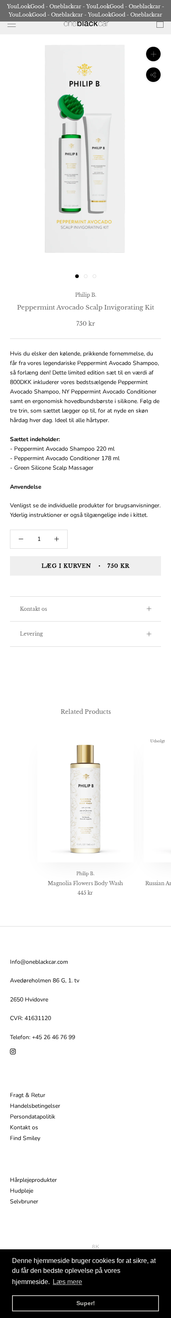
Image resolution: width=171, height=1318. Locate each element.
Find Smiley (25, 1138)
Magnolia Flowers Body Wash (85, 883)
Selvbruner (24, 1202)
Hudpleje (21, 1191)
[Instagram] (13, 1051)
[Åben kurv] (160, 24)
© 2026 (81, 1247)
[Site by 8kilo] (95, 1247)
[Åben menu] (11, 24)
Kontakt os (33, 609)
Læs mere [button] (67, 1281)
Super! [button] (85, 1303)
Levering (31, 634)
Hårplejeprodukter (33, 1180)
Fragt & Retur (27, 1095)
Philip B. (85, 295)
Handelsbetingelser (35, 1106)
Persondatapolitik (32, 1117)
